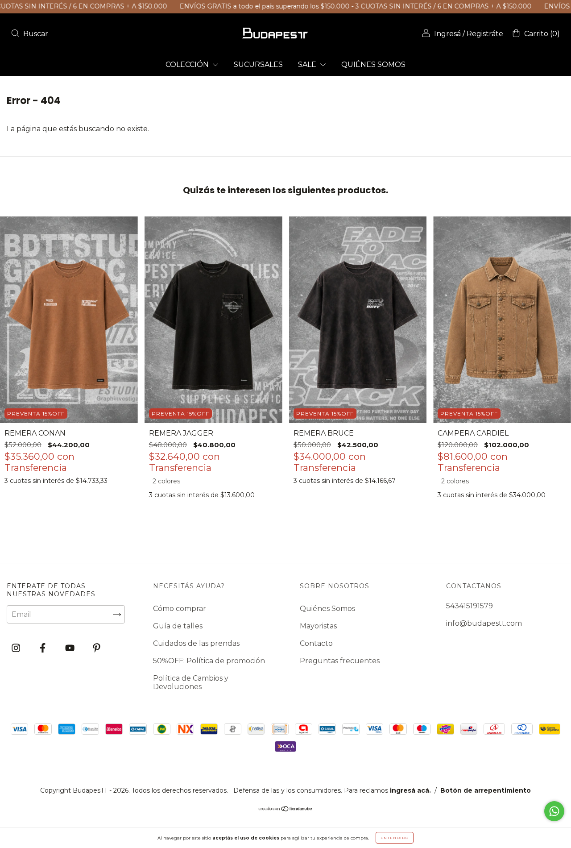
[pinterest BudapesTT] (96, 648)
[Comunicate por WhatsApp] (554, 811)
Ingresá (447, 33)
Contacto (316, 643)
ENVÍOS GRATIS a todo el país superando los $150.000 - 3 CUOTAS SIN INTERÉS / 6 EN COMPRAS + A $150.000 (323, 6)
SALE (308, 64)
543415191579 (469, 606)
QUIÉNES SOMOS (373, 64)
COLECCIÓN (188, 64)
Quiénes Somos (327, 608)
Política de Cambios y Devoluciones (190, 682)
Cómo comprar (179, 608)
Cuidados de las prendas (196, 643)
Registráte (485, 33)
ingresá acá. (410, 790)
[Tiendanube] (286, 809)
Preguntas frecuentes (340, 661)
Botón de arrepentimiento (485, 790)
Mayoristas (318, 626)
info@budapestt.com (484, 623)
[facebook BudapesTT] (43, 648)
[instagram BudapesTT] (17, 648)
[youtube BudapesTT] (71, 648)
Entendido (395, 838)
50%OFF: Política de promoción (209, 661)
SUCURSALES (258, 64)
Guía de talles (178, 626)
